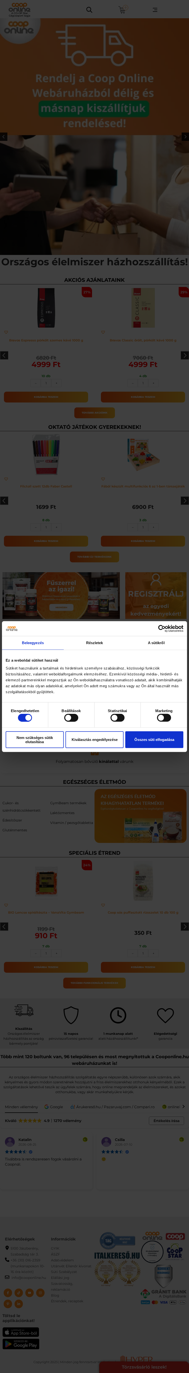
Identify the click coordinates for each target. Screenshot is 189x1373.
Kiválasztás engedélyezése (95, 739)
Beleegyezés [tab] (33, 643)
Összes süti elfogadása (154, 739)
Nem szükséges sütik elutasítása (34, 739)
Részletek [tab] (94, 643)
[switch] (71, 718)
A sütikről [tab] (156, 643)
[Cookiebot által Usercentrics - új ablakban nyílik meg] (161, 628)
